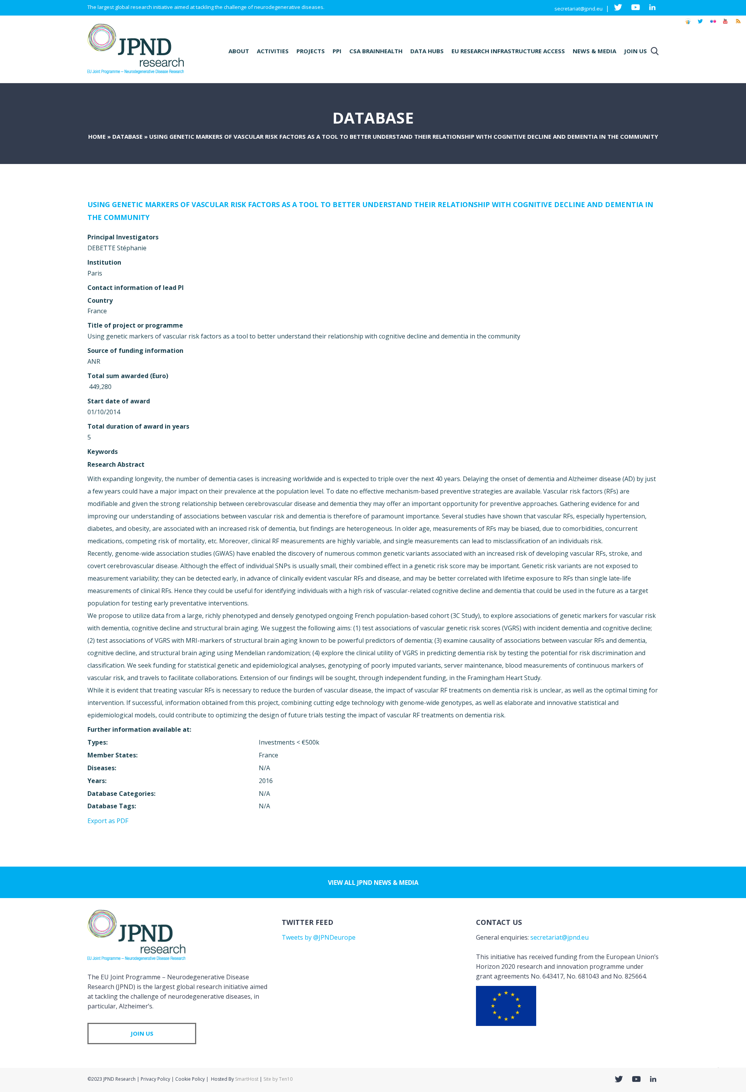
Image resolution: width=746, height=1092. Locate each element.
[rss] (738, 25)
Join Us (635, 51)
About (238, 51)
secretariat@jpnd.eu (578, 8)
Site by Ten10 (278, 1079)
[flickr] (713, 25)
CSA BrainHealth (376, 51)
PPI (337, 51)
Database (127, 136)
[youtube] (725, 25)
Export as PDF (107, 820)
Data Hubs (427, 51)
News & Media (594, 51)
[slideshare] (687, 25)
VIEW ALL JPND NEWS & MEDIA (373, 882)
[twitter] (700, 25)
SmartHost (246, 1079)
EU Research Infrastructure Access (508, 51)
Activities (273, 51)
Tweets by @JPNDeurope (319, 937)
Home (97, 136)
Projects (310, 51)
